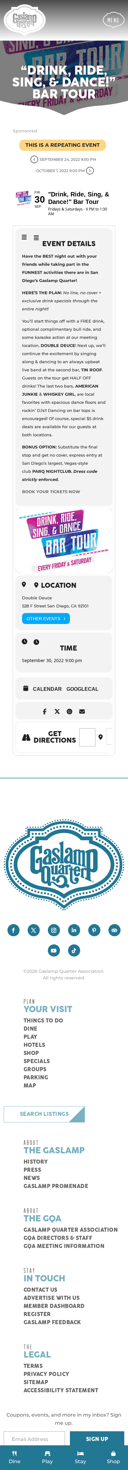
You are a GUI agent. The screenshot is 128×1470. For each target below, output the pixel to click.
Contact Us (40, 1290)
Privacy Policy (47, 1374)
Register (37, 1314)
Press (32, 1170)
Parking (36, 1077)
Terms (33, 1366)
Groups (35, 1069)
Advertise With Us (52, 1298)
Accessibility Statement (61, 1390)
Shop (31, 1053)
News (32, 1178)
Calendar (47, 689)
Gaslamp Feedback (52, 1322)
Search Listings (44, 1114)
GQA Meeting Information (64, 1246)
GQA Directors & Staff (58, 1238)
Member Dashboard (54, 1306)
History (36, 1162)
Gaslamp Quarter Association (71, 1230)
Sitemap (36, 1382)
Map (30, 1085)
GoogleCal (82, 689)
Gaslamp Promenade (56, 1186)
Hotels (34, 1045)
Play (31, 1037)
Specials (37, 1061)
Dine (31, 1029)
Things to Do (43, 1020)
